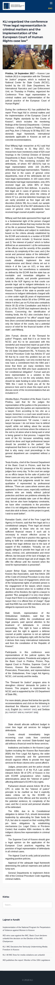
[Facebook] (24, 976)
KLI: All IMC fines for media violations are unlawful (24, 955)
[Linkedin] (21, 976)
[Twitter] (30, 976)
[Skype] (34, 976)
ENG (50, 8)
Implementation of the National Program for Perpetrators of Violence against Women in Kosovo (26, 928)
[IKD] (14, 6)
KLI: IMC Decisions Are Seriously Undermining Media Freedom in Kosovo (25, 948)
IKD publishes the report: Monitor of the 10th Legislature (26, 960)
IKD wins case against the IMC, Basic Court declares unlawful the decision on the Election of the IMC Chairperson (25, 938)
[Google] (27, 976)
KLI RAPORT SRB (13, 712)
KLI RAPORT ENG (28, 709)
